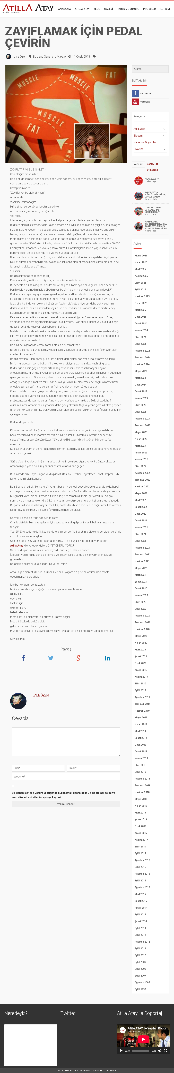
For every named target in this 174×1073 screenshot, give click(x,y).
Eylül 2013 (140, 928)
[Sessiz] (160, 1050)
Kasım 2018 (141, 758)
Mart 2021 (140, 575)
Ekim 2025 (140, 282)
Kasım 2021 (141, 527)
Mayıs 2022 (141, 493)
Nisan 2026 (141, 262)
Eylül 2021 (140, 541)
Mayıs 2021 (141, 568)
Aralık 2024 (141, 323)
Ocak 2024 (140, 384)
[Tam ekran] (165, 1050)
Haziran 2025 (142, 296)
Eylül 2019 (140, 690)
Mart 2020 (140, 649)
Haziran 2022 (142, 486)
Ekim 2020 (140, 602)
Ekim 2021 (140, 534)
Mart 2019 (140, 731)
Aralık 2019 (141, 670)
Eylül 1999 (140, 989)
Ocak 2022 (140, 513)
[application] (143, 1039)
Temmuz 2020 (142, 622)
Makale (61, 56)
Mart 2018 (140, 812)
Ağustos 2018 (142, 778)
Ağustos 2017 (142, 860)
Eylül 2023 (140, 411)
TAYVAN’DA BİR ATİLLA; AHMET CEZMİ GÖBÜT (153, 210)
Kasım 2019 (141, 676)
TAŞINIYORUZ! (152, 179)
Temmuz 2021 (142, 554)
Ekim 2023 (140, 405)
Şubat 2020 (141, 656)
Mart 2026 (140, 269)
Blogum (138, 135)
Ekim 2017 (140, 846)
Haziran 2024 (142, 364)
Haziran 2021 (142, 561)
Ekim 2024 (140, 337)
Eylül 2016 (140, 867)
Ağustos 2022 (142, 473)
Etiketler (152, 170)
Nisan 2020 (141, 642)
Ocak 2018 (140, 826)
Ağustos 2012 (142, 941)
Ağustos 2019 (142, 697)
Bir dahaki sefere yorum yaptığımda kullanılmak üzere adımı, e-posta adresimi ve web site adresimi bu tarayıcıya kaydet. (63, 795)
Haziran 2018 (142, 792)
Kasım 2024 (141, 330)
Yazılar (138, 164)
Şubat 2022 (141, 507)
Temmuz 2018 (142, 785)
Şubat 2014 (141, 921)
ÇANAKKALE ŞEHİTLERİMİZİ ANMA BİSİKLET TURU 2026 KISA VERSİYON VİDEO (156, 225)
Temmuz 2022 (142, 479)
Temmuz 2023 (142, 425)
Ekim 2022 (140, 466)
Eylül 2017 (140, 853)
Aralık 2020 (141, 588)
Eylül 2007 (140, 975)
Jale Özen (20, 56)
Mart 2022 (140, 500)
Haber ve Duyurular (145, 142)
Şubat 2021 (141, 581)
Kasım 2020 (141, 595)
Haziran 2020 (142, 629)
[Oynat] (121, 1050)
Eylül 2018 (140, 772)
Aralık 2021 (141, 520)
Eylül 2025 (140, 289)
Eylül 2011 (140, 948)
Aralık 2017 (141, 833)
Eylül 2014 (140, 914)
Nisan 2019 (141, 724)
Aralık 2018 (141, 751)
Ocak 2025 (140, 316)
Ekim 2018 (140, 765)
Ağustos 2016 (142, 873)
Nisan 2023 (141, 439)
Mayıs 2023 (141, 432)
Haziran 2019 (142, 710)
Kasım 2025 (141, 276)
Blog (35, 56)
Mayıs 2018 (141, 799)
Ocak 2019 (140, 744)
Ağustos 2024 (142, 350)
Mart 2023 (140, 445)
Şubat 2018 (141, 819)
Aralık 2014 (141, 907)
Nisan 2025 (141, 303)
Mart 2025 (140, 310)
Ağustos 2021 (142, 547)
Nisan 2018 (141, 805)
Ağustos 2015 (142, 887)
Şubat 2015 (141, 901)
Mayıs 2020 (141, 636)
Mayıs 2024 (141, 371)
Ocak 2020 (140, 663)
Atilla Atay (16, 545)
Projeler (138, 149)
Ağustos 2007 (142, 982)
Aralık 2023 (141, 391)
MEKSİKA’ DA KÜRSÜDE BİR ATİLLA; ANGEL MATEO (155, 194)
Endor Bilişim (110, 1070)
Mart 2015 (140, 894)
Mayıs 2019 (141, 717)
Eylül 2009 (140, 962)
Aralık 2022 (141, 452)
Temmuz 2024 (142, 357)
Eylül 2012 (140, 935)
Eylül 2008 (140, 969)
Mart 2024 (140, 378)
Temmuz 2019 (142, 704)
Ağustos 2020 (142, 615)
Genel (47, 56)
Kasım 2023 (141, 398)
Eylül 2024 (140, 344)
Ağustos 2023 (142, 418)
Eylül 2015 (140, 880)
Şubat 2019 (141, 738)
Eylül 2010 (140, 955)
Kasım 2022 (141, 459)
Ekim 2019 (140, 683)
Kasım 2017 (141, 839)
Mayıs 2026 (141, 255)
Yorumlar (153, 164)
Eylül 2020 (140, 608)
